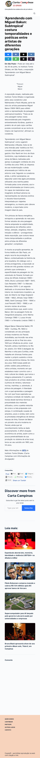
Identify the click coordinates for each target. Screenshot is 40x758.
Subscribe (28, 508)
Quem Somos (9, 719)
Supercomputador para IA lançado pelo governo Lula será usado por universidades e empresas (19, 616)
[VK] (31, 54)
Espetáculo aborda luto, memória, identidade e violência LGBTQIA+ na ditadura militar (20, 555)
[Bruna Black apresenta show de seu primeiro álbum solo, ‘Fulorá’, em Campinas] (20, 631)
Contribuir (9, 722)
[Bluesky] (8, 54)
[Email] (31, 59)
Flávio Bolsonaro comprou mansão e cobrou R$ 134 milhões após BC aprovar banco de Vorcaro (20, 585)
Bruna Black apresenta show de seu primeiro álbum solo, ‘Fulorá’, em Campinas (20, 646)
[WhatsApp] (15, 59)
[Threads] (23, 59)
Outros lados (10, 727)
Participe (8, 724)
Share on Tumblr (19, 480)
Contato (8, 730)
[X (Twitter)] (23, 54)
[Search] (34, 13)
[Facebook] (15, 54)
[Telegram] (8, 59)
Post (7, 474)
